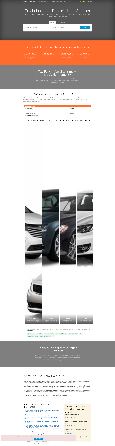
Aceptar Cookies (38, 438)
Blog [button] (61, 1)
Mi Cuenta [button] (90, 1)
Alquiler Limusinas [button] (55, 1)
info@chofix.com (71, 417)
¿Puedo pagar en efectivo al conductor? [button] (34, 443)
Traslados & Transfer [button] (32, 1)
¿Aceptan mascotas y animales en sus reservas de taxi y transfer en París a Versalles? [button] (43, 422)
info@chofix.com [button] (67, 1)
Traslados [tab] (52, 22)
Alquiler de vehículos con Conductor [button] (44, 1)
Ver (85, 27)
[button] (81, 1)
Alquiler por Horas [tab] (61, 22)
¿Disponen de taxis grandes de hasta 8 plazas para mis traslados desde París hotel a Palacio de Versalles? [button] (42, 418)
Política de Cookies (48, 436)
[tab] (43, 410)
